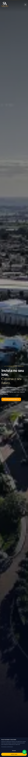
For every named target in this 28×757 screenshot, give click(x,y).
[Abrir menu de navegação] (25, 4)
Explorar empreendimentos (11, 399)
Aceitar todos (14, 754)
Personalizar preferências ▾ (7, 746)
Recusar (14, 750)
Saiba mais (17, 744)
